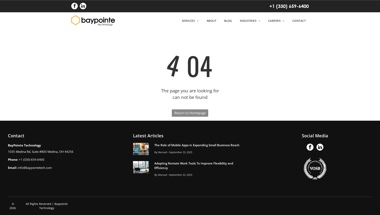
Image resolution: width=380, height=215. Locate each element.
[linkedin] (83, 6)
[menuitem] (189, 21)
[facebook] (74, 6)
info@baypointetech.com (35, 168)
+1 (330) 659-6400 (289, 6)
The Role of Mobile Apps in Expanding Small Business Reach (196, 145)
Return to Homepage (190, 113)
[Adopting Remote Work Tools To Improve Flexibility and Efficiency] (141, 167)
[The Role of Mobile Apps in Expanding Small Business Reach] (141, 149)
